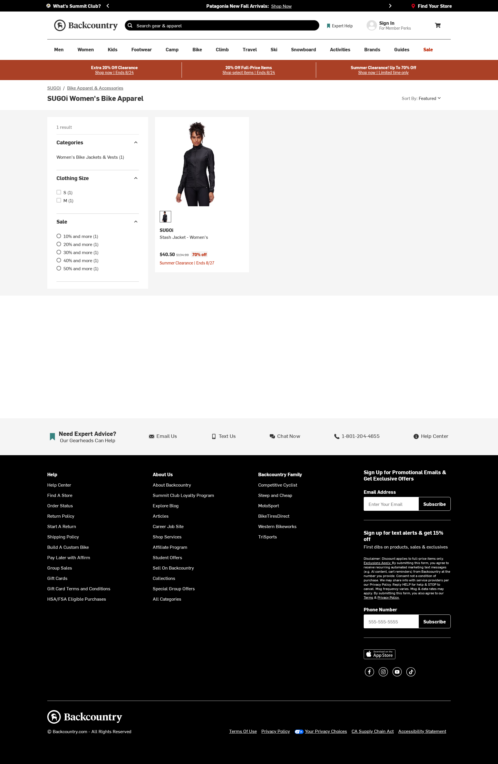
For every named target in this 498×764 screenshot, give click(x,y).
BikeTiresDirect (273, 516)
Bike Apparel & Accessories (95, 87)
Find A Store (59, 495)
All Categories (167, 599)
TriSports (267, 536)
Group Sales (59, 567)
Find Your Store (435, 6)
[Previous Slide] (108, 6)
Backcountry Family (280, 474)
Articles (161, 516)
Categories (69, 142)
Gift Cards (57, 578)
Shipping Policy (63, 536)
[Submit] (130, 25)
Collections (164, 578)
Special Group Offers (174, 588)
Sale (61, 221)
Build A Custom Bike (68, 547)
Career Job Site (168, 526)
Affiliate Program (170, 547)
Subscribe (434, 504)
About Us (163, 474)
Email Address (380, 492)
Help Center (59, 484)
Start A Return (61, 526)
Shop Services (167, 536)
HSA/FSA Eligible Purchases (76, 599)
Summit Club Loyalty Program (183, 495)
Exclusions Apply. (378, 562)
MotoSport (268, 505)
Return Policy (60, 516)
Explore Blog (166, 505)
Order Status (60, 505)
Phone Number (380, 609)
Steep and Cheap (275, 495)
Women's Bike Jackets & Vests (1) (90, 157)
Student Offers (167, 557)
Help (52, 474)
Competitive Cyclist (277, 484)
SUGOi (54, 87)
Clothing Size (72, 177)
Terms (368, 597)
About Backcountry (172, 484)
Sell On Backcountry (173, 567)
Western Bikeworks (277, 526)
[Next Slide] (390, 6)
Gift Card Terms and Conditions (78, 588)
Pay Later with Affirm (68, 557)
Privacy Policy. (388, 597)
